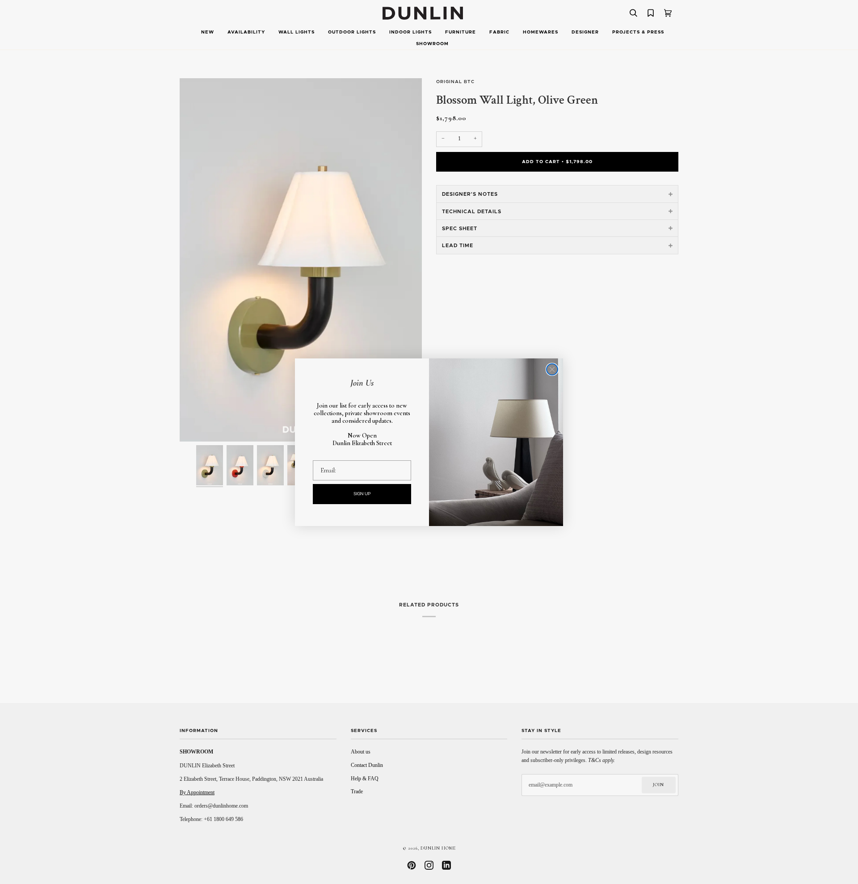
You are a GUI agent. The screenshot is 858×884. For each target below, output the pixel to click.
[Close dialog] (552, 369)
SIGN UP (362, 494)
